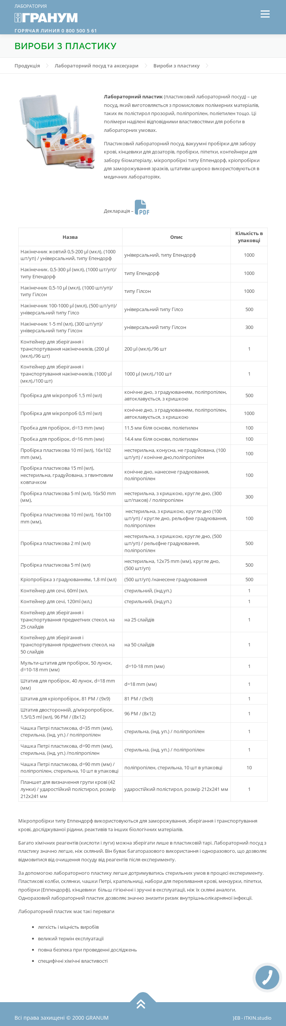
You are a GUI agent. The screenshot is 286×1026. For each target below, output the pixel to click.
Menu (264, 13)
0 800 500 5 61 (78, 30)
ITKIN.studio (257, 1018)
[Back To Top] (143, 1002)
